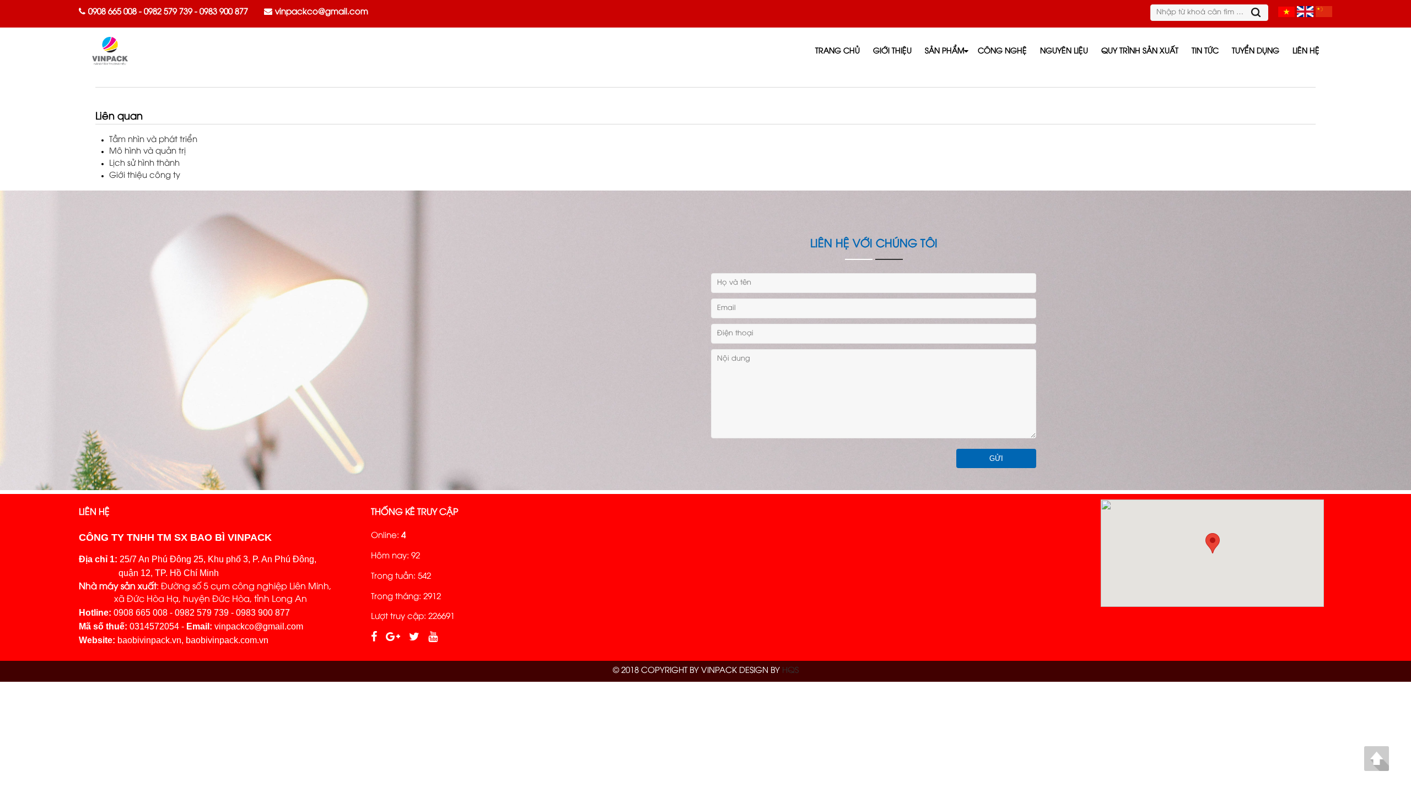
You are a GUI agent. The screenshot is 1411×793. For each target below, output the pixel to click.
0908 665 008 (112, 12)
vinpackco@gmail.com (321, 12)
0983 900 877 (224, 12)
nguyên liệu (1064, 51)
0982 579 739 (168, 12)
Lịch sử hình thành (144, 163)
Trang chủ (837, 51)
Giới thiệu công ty (144, 176)
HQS (790, 671)
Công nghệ (1002, 51)
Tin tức (1205, 51)
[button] (1212, 543)
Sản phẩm (945, 51)
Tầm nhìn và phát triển (153, 140)
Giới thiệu (892, 51)
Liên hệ (1306, 51)
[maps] (1212, 553)
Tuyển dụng (1255, 51)
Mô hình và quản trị (147, 151)
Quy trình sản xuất (1139, 51)
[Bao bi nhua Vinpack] (1286, 13)
